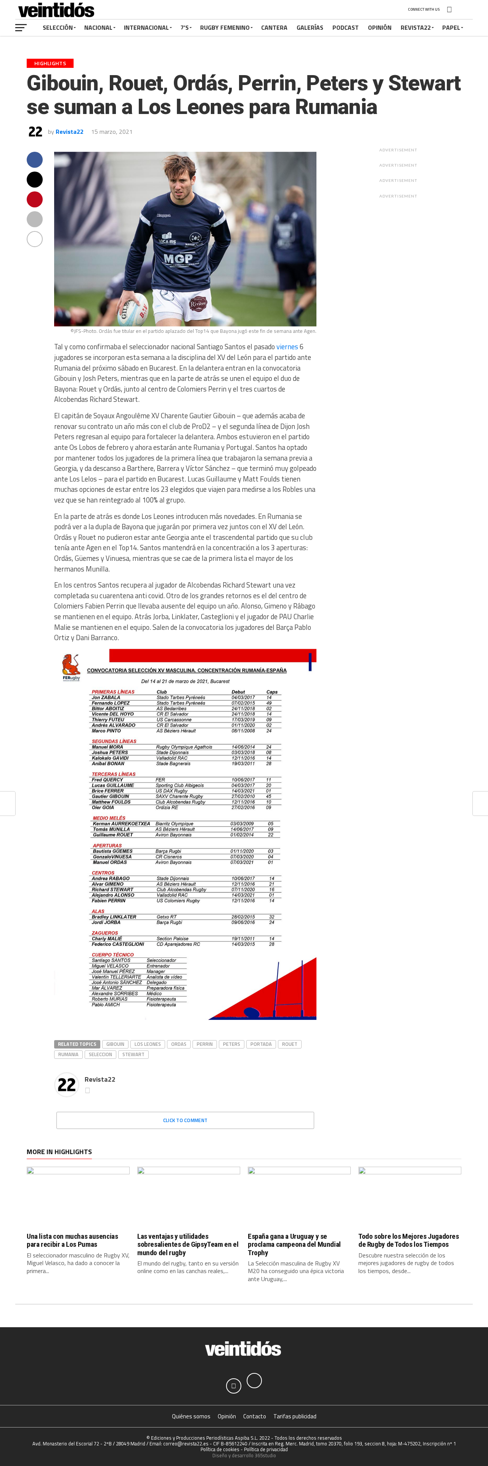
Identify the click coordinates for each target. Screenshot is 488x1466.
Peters (231, 1044)
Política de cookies (220, 1449)
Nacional (98, 27)
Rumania (68, 1054)
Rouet (289, 1044)
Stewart (133, 1054)
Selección (58, 27)
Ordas (178, 1044)
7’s (184, 27)
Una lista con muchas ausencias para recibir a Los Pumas (72, 1240)
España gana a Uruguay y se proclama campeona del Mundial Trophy (294, 1244)
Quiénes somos (191, 1416)
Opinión (380, 27)
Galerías (310, 27)
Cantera (274, 27)
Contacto (254, 1416)
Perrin (205, 1044)
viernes (287, 346)
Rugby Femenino (225, 27)
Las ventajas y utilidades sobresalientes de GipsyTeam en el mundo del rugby (187, 1244)
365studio (265, 1455)
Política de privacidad (266, 1449)
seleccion (100, 1054)
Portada (261, 1044)
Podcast (345, 27)
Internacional (146, 27)
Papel (451, 27)
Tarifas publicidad (294, 1416)
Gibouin (115, 1044)
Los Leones (148, 1044)
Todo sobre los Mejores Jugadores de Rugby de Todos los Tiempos (408, 1240)
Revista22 (416, 27)
